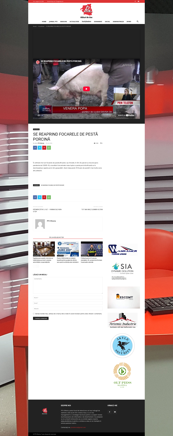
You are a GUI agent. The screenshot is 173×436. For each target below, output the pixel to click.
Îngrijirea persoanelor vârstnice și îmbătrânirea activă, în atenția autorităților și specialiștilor (43, 260)
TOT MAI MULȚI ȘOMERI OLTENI (92, 209)
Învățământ (86, 21)
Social (107, 21)
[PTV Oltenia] (86, 11)
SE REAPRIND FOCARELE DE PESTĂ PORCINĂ (52, 185)
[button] (137, 22)
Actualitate (74, 21)
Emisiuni (63, 21)
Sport (129, 21)
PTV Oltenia (41, 143)
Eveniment (98, 21)
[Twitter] (40, 148)
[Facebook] (135, 1)
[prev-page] (34, 266)
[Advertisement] (86, 44)
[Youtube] (138, 1)
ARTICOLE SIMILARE (40, 237)
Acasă (34, 26)
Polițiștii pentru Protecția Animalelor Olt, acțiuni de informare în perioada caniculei (91, 260)
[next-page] (37, 266)
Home (44, 21)
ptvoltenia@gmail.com (78, 427)
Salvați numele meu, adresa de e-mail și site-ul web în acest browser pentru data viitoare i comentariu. (68, 313)
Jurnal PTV (53, 21)
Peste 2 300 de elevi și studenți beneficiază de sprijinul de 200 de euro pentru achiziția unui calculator (68, 260)
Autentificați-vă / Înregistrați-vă (55, 1)
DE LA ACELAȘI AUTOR (56, 237)
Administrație (118, 21)
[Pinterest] (44, 148)
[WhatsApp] (49, 148)
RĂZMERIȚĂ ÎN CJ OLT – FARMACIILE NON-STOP (47, 210)
